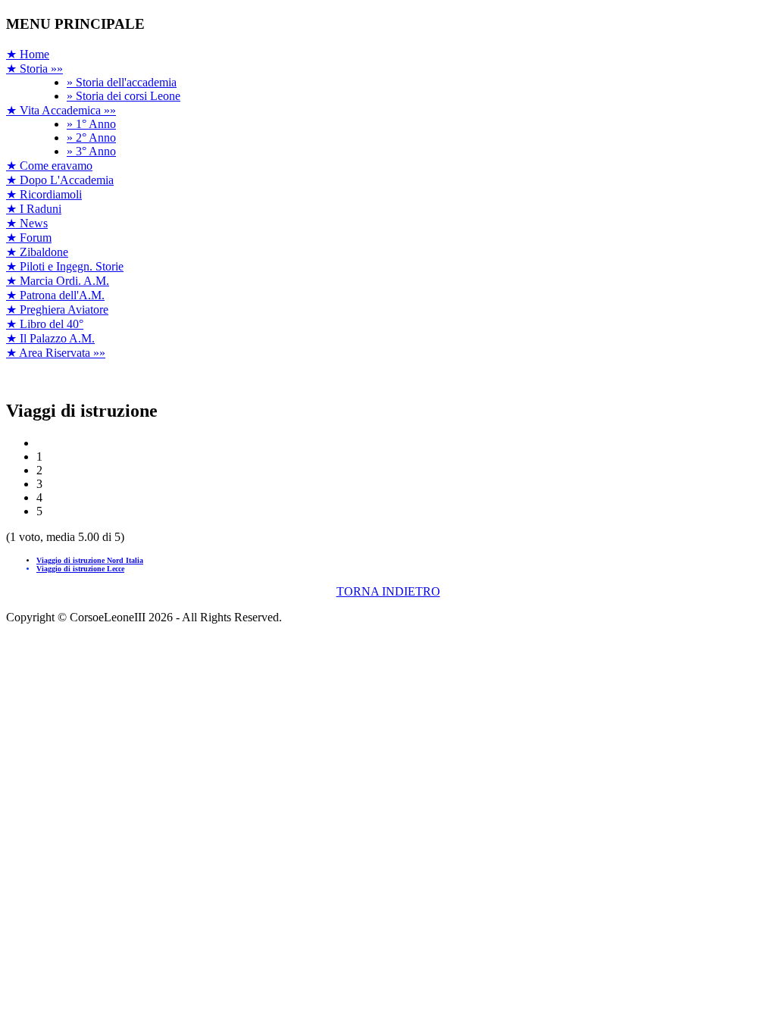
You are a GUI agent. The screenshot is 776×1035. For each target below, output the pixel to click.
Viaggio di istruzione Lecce (80, 568)
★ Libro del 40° (44, 323)
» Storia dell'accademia (122, 82)
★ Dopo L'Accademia (60, 180)
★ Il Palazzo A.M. (50, 338)
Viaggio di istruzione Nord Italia (89, 560)
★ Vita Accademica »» (61, 110)
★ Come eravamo (49, 165)
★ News (27, 223)
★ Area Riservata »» (55, 352)
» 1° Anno (91, 123)
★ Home (27, 54)
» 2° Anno (91, 137)
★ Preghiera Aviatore (57, 309)
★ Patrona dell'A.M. (55, 295)
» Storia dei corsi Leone (123, 95)
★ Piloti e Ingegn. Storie (65, 266)
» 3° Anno (91, 151)
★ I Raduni (33, 208)
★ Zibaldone (37, 251)
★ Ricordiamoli (44, 194)
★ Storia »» (34, 68)
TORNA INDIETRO (388, 591)
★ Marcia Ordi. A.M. (57, 280)
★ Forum (29, 237)
